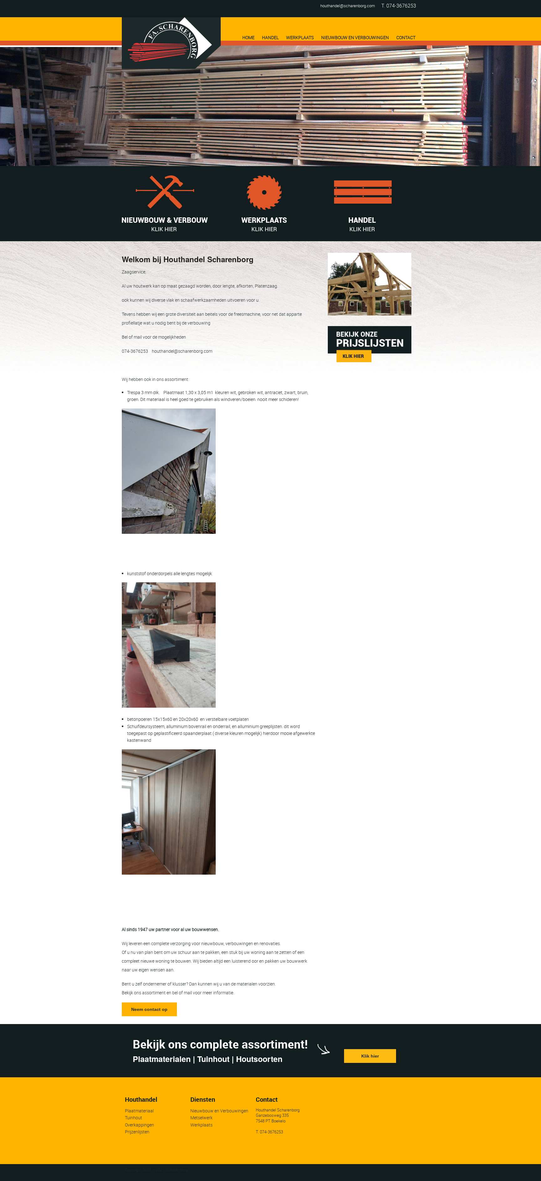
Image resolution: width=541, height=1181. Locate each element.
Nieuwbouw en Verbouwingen (219, 1111)
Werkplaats (201, 1125)
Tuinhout (133, 1118)
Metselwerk (201, 1118)
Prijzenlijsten (137, 1132)
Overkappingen (139, 1125)
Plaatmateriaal (139, 1111)
